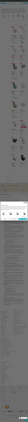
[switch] (11, 214)
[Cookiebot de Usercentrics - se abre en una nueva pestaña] (24, 202)
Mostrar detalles (24, 216)
